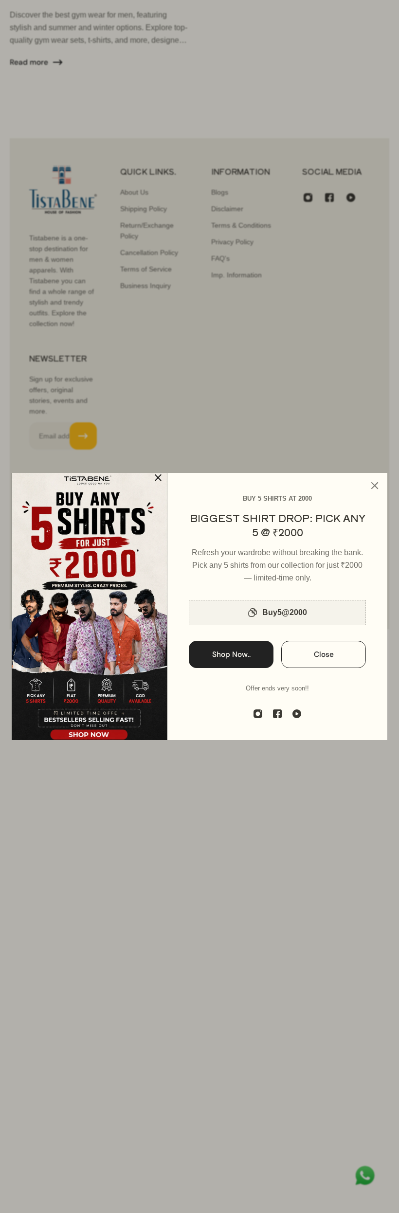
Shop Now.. (231, 654)
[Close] (374, 485)
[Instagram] (258, 714)
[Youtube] (297, 714)
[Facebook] (277, 714)
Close (324, 654)
